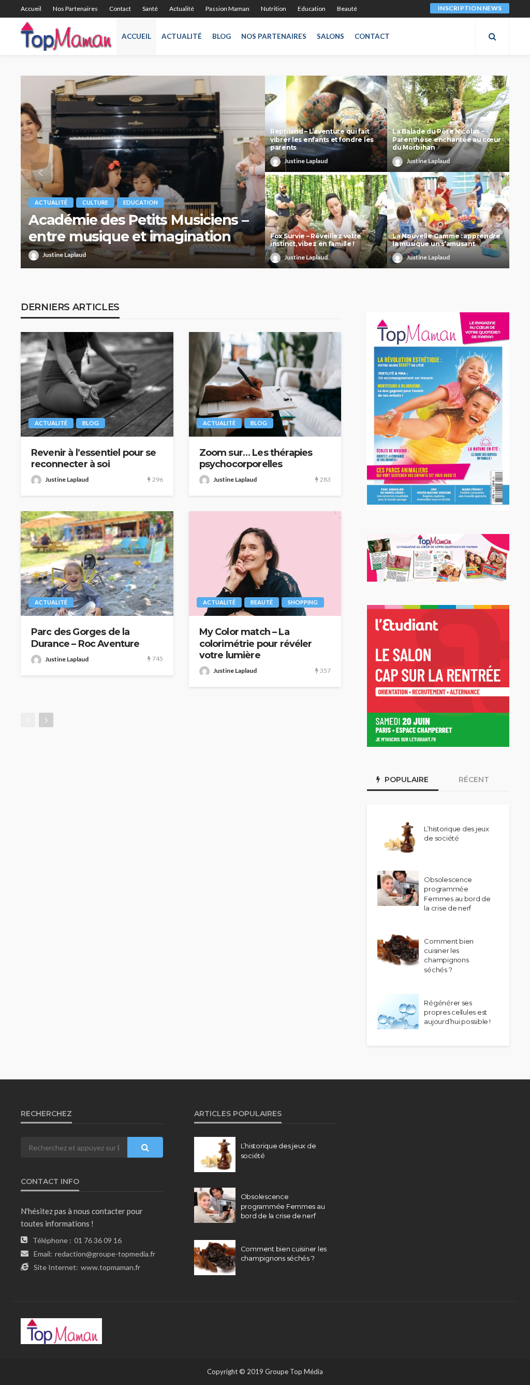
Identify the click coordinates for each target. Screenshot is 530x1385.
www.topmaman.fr (110, 1267)
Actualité (181, 8)
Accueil (31, 8)
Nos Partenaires (75, 8)
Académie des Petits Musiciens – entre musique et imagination (138, 228)
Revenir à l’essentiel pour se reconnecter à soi (93, 458)
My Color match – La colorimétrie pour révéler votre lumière (255, 643)
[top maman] (66, 36)
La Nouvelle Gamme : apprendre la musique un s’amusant (446, 240)
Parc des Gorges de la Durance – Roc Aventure (85, 637)
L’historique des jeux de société (456, 833)
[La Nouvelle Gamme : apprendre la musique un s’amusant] (448, 220)
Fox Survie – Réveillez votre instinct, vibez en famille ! (315, 240)
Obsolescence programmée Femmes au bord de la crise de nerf (457, 893)
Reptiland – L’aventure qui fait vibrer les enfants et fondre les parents (322, 139)
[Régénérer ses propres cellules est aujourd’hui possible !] (398, 1011)
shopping (303, 602)
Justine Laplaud (64, 254)
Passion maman (227, 8)
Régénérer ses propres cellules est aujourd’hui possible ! (457, 1012)
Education (312, 8)
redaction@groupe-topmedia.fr (105, 1253)
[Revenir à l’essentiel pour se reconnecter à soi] (97, 384)
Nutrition (273, 8)
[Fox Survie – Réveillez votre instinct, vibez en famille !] (326, 220)
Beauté (347, 8)
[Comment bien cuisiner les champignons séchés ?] (398, 950)
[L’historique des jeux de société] (398, 837)
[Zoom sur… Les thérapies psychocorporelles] (265, 384)
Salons (330, 36)
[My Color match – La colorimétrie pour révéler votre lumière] (265, 563)
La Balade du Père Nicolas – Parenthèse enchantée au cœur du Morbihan (446, 139)
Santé (150, 8)
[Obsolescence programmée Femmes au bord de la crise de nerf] (398, 888)
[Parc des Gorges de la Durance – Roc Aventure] (97, 563)
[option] (265, 172)
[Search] (492, 36)
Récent (474, 779)
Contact (120, 8)
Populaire (405, 779)
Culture (95, 202)
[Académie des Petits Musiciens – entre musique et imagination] (143, 172)
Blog (221, 36)
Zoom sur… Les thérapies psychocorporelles (256, 458)
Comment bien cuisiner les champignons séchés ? (449, 955)
